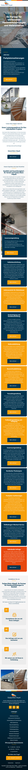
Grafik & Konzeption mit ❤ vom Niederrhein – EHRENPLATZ (16, 766)
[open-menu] (26, 3)
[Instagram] (14, 707)
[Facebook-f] (10, 707)
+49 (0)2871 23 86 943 (15, 758)
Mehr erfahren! (9, 79)
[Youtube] (17, 707)
